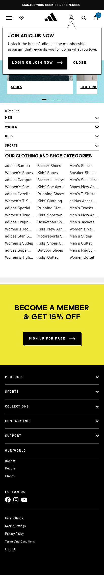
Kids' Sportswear (51, 215)
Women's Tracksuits (19, 215)
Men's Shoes (80, 166)
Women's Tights (19, 258)
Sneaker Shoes (82, 173)
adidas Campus (18, 180)
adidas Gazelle (18, 194)
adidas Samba (17, 166)
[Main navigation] (9, 17)
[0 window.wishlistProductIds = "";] (21, 18)
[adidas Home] (52, 17)
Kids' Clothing (49, 201)
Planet (9, 476)
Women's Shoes (19, 173)
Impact (10, 461)
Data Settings (14, 518)
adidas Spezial (17, 208)
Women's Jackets (19, 229)
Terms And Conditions (20, 541)
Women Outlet (81, 258)
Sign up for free (47, 338)
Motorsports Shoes (51, 236)
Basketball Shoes (51, 222)
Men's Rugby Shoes (83, 251)
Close (79, 62)
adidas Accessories (83, 201)
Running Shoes (50, 194)
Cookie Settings (15, 526)
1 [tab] (44, 97)
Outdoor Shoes (50, 251)
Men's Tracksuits (83, 208)
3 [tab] (59, 97)
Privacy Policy (14, 533)
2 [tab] (52, 97)
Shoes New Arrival (83, 187)
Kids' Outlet (47, 258)
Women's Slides (19, 244)
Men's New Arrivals (83, 215)
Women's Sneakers (19, 187)
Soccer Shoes (49, 166)
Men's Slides (80, 236)
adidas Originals (19, 222)
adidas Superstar (19, 251)
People (10, 468)
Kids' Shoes (47, 173)
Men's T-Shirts (82, 194)
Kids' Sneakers (50, 187)
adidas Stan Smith (19, 236)
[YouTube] (24, 499)
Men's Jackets (81, 222)
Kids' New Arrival (51, 229)
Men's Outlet (80, 244)
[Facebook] (8, 499)
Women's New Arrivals (83, 229)
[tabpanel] (52, 130)
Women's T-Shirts (19, 201)
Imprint (10, 549)
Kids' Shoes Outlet (51, 244)
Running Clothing (51, 208)
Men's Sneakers (83, 180)
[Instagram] (15, 499)
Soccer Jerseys (50, 180)
